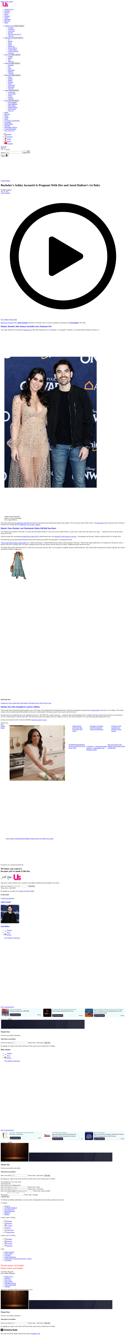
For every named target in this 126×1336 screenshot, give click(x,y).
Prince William (12, 102)
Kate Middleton (12, 104)
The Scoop (4, 1195)
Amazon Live (28, 330)
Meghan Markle (12, 107)
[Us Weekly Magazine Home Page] (5, 6)
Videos (6, 117)
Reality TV (11, 46)
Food (9, 68)
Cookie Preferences (10, 1257)
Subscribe (7, 125)
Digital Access (8, 1276)
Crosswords (11, 92)
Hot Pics (10, 32)
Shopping (7, 16)
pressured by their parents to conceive (65, 536)
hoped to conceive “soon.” (39, 720)
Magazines (7, 19)
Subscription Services (10, 127)
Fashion (10, 56)
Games (6, 17)
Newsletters (7, 122)
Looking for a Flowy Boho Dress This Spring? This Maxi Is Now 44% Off (23, 703)
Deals (9, 77)
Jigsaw (10, 95)
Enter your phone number (8, 1191)
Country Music (12, 49)
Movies (10, 41)
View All (10, 36)
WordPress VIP (35, 1333)
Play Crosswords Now (7, 1007)
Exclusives (11, 29)
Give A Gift (7, 1280)
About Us (7, 1206)
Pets (9, 67)
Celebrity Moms (5, 180)
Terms (21, 891)
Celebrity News (9, 9)
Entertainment (8, 38)
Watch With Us (12, 48)
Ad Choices (7, 1260)
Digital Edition (8, 124)
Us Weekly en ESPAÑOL (12, 120)
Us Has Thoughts (13, 51)
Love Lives (11, 31)
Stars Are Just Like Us (14, 34)
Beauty (10, 58)
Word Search (12, 94)
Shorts (6, 22)
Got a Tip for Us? (9, 130)
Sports (6, 14)
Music (10, 43)
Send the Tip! (5, 1196)
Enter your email (5, 1189)
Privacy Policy (30, 891)
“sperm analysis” (95, 710)
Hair (9, 60)
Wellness (10, 71)
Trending (10, 27)
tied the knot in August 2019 (29, 536)
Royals (6, 100)
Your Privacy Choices (25, 1258)
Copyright (7, 1255)
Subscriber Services (10, 1283)
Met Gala (7, 21)
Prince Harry (12, 106)
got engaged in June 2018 (22, 523)
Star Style (7, 11)
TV (9, 39)
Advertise (7, 1286)
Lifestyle (7, 12)
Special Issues (8, 1281)
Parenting (11, 65)
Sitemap (6, 1214)
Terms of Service (9, 1252)
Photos (6, 115)
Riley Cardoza (7, 190)
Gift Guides (11, 85)
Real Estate (11, 70)
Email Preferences (9, 1211)
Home (10, 83)
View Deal (48, 703)
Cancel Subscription (10, 129)
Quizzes (10, 97)
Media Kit (7, 1213)
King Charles (12, 109)
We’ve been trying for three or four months (13, 543)
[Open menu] (1, 6)
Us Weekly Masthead (10, 1208)
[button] (63, 151)
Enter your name (5, 1187)
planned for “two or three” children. (30, 524)
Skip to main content (7, 1)
